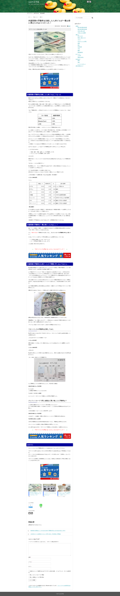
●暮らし (77, 34)
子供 (79, 48)
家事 (79, 43)
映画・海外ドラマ (82, 37)
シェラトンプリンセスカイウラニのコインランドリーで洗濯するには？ (50, 493)
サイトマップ (29, 13)
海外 (69, 26)
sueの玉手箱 (33, 2)
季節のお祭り (81, 57)
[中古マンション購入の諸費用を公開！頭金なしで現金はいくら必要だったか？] (63, 487)
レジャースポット (82, 64)
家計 (79, 45)
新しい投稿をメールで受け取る (37, 577)
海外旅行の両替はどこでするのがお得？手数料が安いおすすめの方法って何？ (35, 493)
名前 (29, 557)
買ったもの (80, 36)
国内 (79, 60)
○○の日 (79, 55)
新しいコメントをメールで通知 (37, 574)
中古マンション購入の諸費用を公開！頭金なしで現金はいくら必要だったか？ (64, 493)
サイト (29, 566)
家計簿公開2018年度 (82, 27)
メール (30, 561)
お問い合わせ (36, 13)
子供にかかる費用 (82, 32)
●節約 (77, 26)
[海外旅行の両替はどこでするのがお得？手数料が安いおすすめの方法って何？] (35, 487)
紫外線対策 (80, 52)
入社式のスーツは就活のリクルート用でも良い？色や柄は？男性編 (45, 534)
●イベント (78, 54)
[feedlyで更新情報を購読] (88, 2)
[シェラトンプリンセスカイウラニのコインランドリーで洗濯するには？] (49, 487)
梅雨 (79, 50)
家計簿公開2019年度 (82, 29)
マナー (79, 39)
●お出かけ (78, 59)
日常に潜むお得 (81, 31)
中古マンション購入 (82, 41)
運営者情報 (42, 13)
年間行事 (80, 46)
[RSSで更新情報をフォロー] (90, 2)
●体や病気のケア (79, 65)
